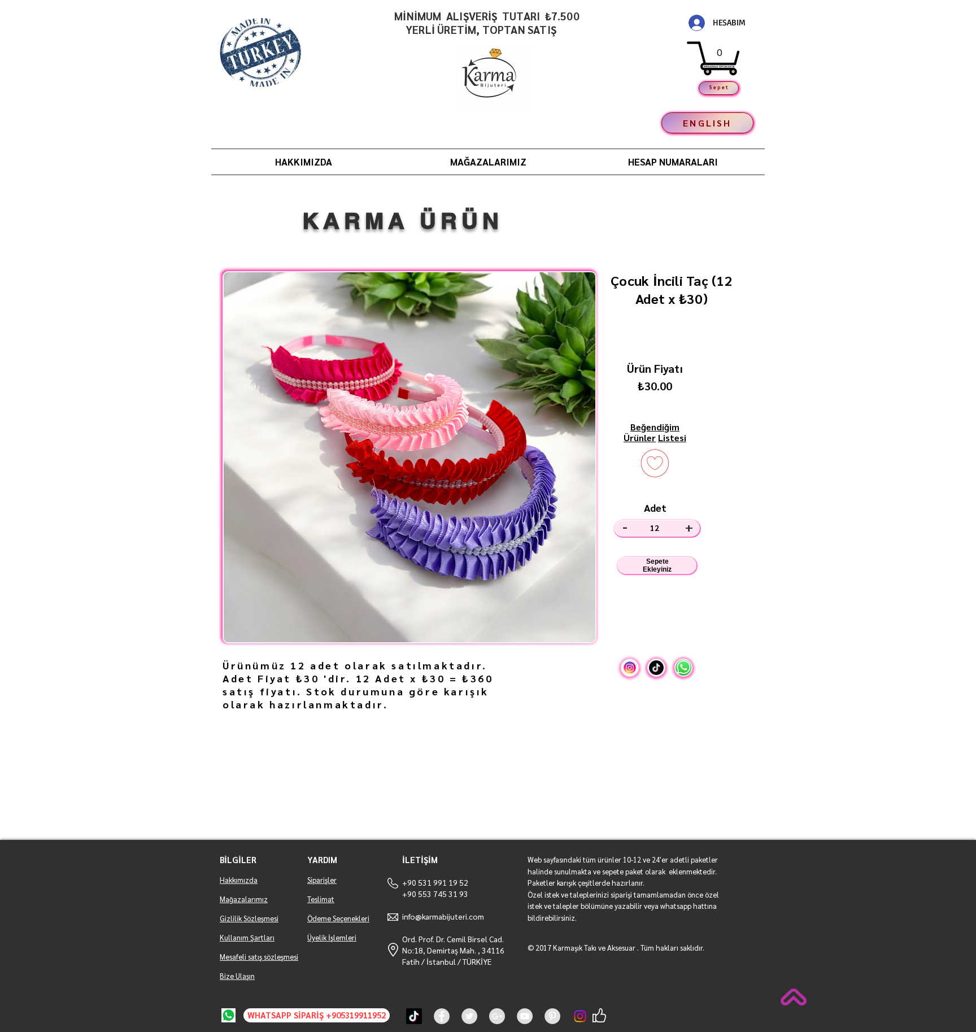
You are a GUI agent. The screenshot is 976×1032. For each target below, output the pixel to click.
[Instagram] (580, 1016)
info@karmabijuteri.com (443, 916)
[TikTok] (414, 1016)
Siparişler (322, 880)
